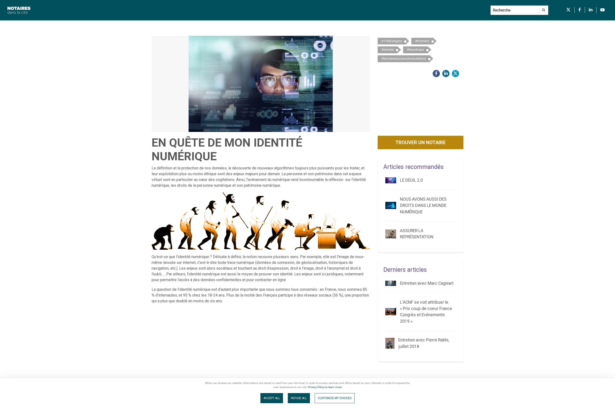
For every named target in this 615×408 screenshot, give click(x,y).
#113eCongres (391, 41)
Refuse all (299, 398)
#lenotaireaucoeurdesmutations (403, 58)
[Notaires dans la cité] (245, 10)
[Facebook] (580, 10)
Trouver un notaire (420, 142)
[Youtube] (603, 10)
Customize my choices (334, 398)
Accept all (272, 398)
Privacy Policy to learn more (324, 387)
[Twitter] (568, 10)
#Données (422, 41)
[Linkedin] (590, 10)
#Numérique (415, 49)
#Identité (387, 49)
